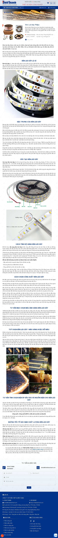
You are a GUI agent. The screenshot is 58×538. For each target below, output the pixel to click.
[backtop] (55, 215)
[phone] (2, 535)
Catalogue (52, 7)
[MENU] (54, 3)
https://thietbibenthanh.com (37, 502)
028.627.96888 (7, 500)
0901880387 (10, 468)
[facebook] (31, 521)
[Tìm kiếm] (51, 3)
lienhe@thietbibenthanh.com (48, 467)
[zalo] (34, 521)
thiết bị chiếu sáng (37, 449)
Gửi (29, 487)
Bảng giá (43, 7)
